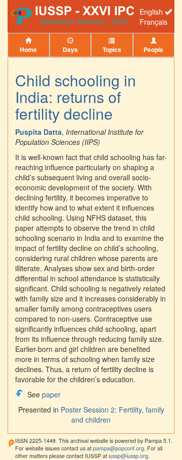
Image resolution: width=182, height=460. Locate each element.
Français (153, 22)
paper (51, 394)
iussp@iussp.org (128, 455)
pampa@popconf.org (118, 448)
